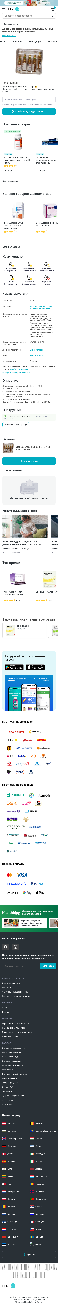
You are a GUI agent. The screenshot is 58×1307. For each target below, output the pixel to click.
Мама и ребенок (9, 1078)
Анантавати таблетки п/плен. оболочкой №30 (15, 593)
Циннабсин (23, 626)
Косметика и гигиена (11, 1052)
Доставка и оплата (11, 983)
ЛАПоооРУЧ (8, 1087)
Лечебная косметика (12, 1061)
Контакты (6, 987)
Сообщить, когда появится (30, 111)
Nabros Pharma (9, 35)
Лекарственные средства (14, 1048)
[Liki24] (8, 1285)
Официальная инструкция (16, 425)
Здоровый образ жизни (13, 1096)
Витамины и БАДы (10, 1057)
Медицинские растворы (41, 306)
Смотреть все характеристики (16, 373)
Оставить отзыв (29, 461)
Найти (52, 16)
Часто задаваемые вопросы (15, 992)
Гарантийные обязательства (15, 1023)
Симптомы (7, 1104)
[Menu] (3, 9)
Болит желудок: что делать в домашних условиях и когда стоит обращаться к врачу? (22, 543)
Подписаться (48, 966)
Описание (17, 41)
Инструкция (35, 41)
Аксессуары (7, 1100)
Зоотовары (7, 1091)
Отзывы (52, 41)
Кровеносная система (40, 308)
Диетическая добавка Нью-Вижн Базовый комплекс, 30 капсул (17, 160)
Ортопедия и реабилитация (14, 1074)
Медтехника (7, 1070)
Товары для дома (10, 1083)
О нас (4, 1008)
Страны (5, 1012)
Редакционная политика (13, 1028)
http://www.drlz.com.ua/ (19, 369)
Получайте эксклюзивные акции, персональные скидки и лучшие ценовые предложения (28, 956)
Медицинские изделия (12, 1065)
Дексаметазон (36, 350)
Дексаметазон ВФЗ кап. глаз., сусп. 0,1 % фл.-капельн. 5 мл (15, 226)
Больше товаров (11, 247)
